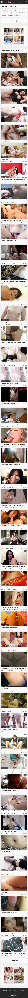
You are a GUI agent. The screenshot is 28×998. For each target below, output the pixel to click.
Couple (12, 955)
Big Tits (3, 181)
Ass (7, 161)
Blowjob (13, 426)
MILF (14, 365)
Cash (9, 670)
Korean (9, 202)
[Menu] (2, 2)
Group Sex (4, 222)
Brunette (13, 263)
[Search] (26, 2)
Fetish (14, 792)
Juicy (9, 243)
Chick (8, 467)
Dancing (9, 385)
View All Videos (13, 960)
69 (2, 548)
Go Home (12, 20)
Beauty (9, 629)
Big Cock (7, 691)
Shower (14, 202)
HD (14, 181)
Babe (12, 548)
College (14, 487)
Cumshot (13, 507)
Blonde (13, 446)
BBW (11, 161)
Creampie (10, 915)
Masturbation (13, 568)
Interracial (4, 711)
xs (15, 2)
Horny (14, 752)
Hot (3, 568)
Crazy (14, 650)
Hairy (10, 222)
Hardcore (9, 181)
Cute (13, 874)
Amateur (4, 202)
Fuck (13, 670)
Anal (3, 161)
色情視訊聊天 (14, 995)
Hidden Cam (15, 609)
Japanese (15, 222)
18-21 (3, 324)
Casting (3, 609)
